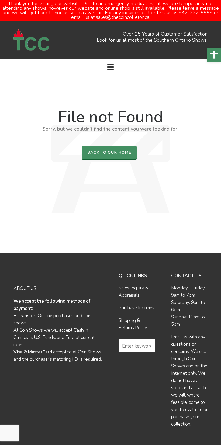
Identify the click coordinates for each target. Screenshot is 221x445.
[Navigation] (110, 67)
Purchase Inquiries (136, 308)
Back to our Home (109, 152)
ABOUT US (24, 288)
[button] (214, 55)
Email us (179, 337)
